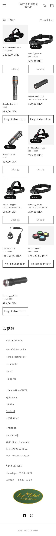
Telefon (10, 448)
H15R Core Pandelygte (12, 47)
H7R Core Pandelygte (37, 148)
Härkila (10, 404)
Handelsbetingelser (16, 356)
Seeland (10, 411)
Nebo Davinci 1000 (10, 104)
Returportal (12, 363)
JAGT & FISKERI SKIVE (31, 531)
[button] (4, 5)
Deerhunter (12, 417)
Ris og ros (11, 378)
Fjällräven (11, 397)
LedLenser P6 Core (36, 96)
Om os (9, 371)
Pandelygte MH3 (35, 204)
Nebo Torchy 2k (9, 154)
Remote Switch (9, 248)
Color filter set (34, 248)
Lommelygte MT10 (10, 296)
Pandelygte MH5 (35, 53)
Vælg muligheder (15, 263)
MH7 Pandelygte (9, 204)
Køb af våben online (16, 349)
